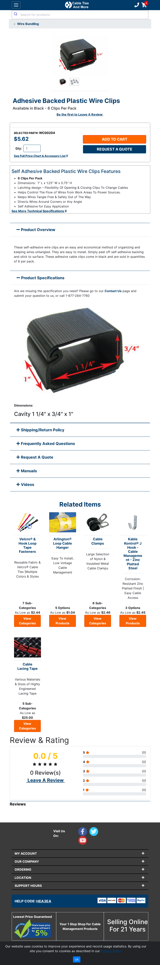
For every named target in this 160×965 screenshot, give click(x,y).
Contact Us (113, 291)
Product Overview (37, 229)
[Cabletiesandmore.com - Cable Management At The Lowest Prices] (77, 5)
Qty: (18, 148)
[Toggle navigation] (16, 5)
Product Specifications (42, 278)
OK (77, 959)
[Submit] (16, 14)
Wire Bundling (28, 24)
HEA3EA (43, 901)
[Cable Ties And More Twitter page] (94, 832)
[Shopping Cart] (144, 5)
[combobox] (80, 14)
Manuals (28, 471)
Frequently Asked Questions (47, 443)
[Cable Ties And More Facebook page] (83, 832)
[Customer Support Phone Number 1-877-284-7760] (136, 5)
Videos (27, 484)
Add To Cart (114, 139)
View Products (62, 621)
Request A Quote (36, 457)
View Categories (27, 621)
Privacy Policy (111, 951)
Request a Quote (114, 149)
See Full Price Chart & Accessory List (40, 156)
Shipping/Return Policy (42, 430)
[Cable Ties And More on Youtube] (83, 841)
